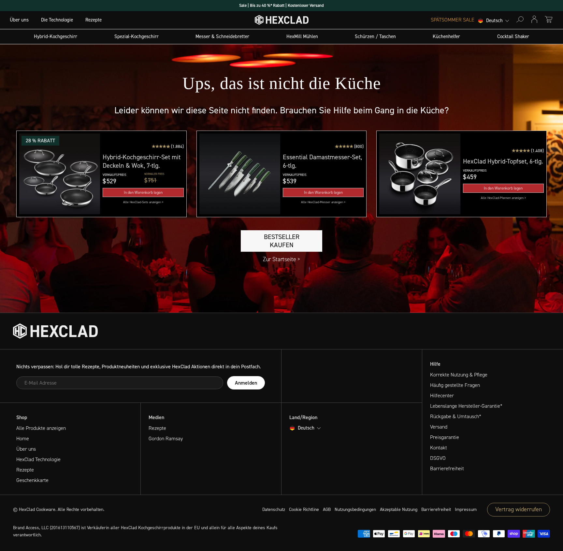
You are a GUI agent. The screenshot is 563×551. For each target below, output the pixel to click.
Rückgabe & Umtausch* (455, 416)
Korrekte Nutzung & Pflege (458, 374)
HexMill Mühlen (302, 36)
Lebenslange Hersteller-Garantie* (466, 406)
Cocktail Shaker (513, 36)
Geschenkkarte (32, 480)
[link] (143, 202)
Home (22, 438)
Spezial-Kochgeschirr (136, 36)
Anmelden (246, 382)
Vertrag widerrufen (518, 509)
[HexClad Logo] (282, 21)
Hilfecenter (442, 395)
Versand (438, 426)
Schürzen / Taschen (375, 36)
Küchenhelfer (446, 36)
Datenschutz (273, 509)
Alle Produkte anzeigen (41, 428)
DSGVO (438, 458)
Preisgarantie (444, 437)
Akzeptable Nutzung (398, 509)
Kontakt (438, 447)
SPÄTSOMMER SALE (452, 19)
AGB (327, 509)
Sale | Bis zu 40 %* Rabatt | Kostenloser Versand (281, 5)
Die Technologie (57, 20)
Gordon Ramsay (166, 438)
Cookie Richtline (304, 509)
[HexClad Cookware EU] (55, 331)
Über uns (19, 20)
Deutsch (494, 21)
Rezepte (93, 20)
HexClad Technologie (38, 459)
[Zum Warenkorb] (548, 19)
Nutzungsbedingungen (355, 509)
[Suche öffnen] (520, 19)
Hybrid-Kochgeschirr (55, 36)
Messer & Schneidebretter (222, 36)
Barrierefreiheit (447, 468)
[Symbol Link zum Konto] (534, 19)
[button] (59, 174)
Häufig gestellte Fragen (455, 385)
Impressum (466, 509)
